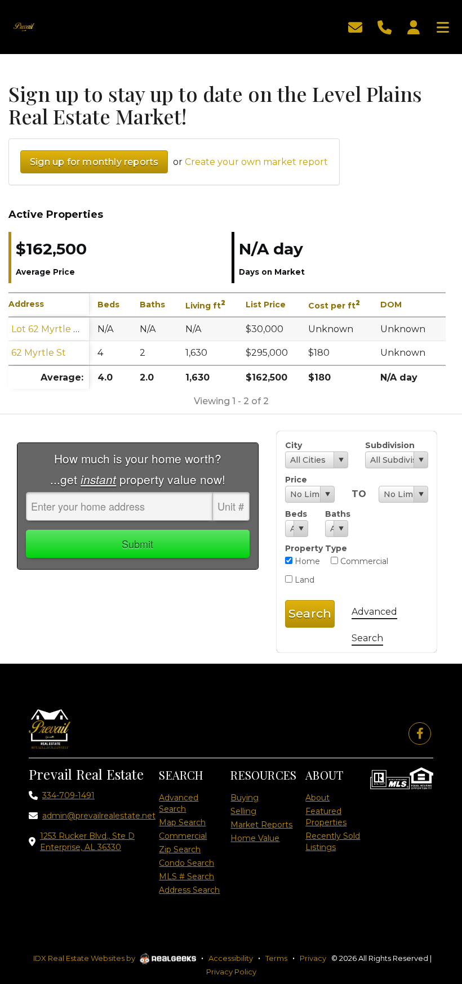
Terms (276, 958)
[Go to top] (432, 911)
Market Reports (261, 825)
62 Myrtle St (38, 352)
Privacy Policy (231, 971)
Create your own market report (256, 161)
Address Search (189, 890)
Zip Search (180, 849)
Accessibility (230, 958)
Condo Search (186, 863)
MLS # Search (186, 876)
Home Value (254, 838)
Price (296, 480)
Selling (243, 811)
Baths (336, 514)
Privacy (313, 958)
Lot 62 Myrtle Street (56, 329)
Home (306, 561)
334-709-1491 (68, 795)
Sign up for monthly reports (94, 161)
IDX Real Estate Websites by (85, 958)
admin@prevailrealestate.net (99, 816)
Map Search (182, 822)
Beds (296, 514)
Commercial (363, 561)
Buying (244, 798)
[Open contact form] (355, 26)
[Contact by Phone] (384, 26)
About (317, 798)
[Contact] (430, 861)
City (293, 445)
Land (303, 580)
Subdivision (390, 445)
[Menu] (443, 26)
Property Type (316, 548)
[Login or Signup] (413, 26)
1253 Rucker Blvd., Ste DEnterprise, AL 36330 (87, 841)
